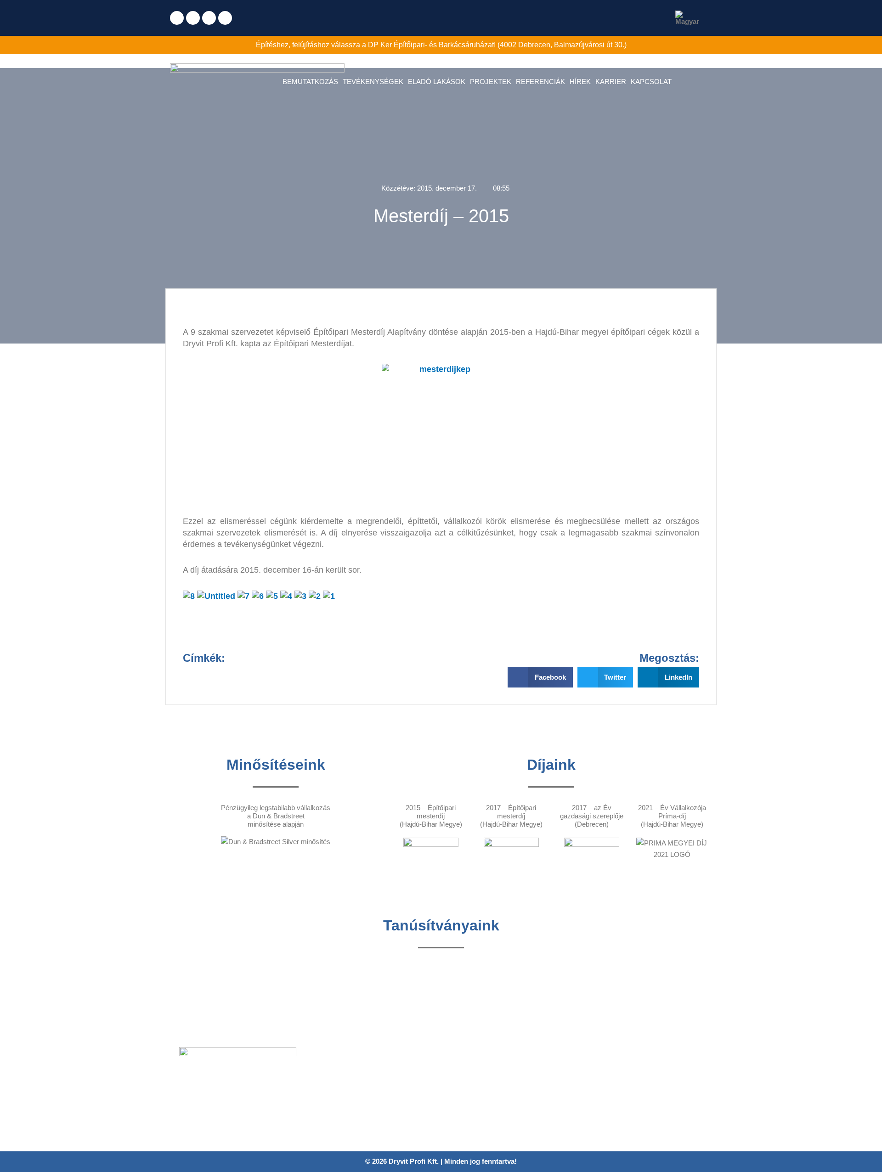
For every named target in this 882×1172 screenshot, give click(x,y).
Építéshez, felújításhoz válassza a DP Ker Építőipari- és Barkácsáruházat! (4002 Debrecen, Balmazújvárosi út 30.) (441, 45)
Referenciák (333, 1089)
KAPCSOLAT (651, 81)
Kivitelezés (331, 1076)
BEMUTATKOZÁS (310, 81)
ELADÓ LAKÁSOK (436, 81)
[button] (540, 677)
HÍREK (580, 81)
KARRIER (610, 81)
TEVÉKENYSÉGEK (373, 81)
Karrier (325, 1116)
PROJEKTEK (490, 81)
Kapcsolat (330, 1129)
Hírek (323, 1102)
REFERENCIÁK (540, 81)
